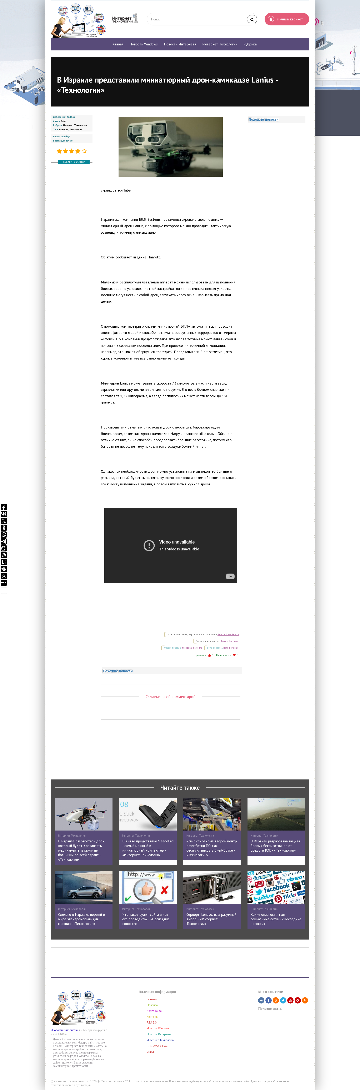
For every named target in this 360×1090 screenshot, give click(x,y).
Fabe (63, 121)
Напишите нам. (231, 647)
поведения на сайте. (191, 647)
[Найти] (252, 19)
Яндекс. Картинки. (229, 641)
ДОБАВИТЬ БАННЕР (74, 161)
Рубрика (250, 44)
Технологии (75, 129)
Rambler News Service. (228, 634)
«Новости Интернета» (64, 1030)
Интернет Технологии (75, 125)
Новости (63, 129)
